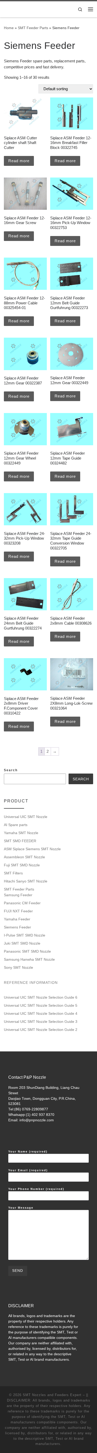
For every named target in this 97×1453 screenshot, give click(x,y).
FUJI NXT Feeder (18, 911)
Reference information (31, 982)
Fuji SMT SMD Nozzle (22, 865)
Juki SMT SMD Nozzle (22, 943)
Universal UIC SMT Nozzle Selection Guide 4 (40, 1013)
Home (9, 28)
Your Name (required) (28, 1151)
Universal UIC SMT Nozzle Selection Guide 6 (40, 997)
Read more (18, 161)
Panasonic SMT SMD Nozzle (27, 951)
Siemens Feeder (17, 927)
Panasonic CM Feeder (22, 903)
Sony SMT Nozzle (18, 967)
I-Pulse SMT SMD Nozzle (24, 935)
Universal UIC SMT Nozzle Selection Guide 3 (40, 1021)
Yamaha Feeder (17, 919)
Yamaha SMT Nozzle (21, 833)
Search (11, 770)
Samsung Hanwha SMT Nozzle (29, 959)
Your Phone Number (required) (36, 1188)
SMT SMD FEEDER (20, 841)
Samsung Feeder (18, 895)
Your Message (20, 1207)
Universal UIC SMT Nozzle (25, 817)
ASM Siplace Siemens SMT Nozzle (32, 849)
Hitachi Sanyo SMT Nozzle (25, 881)
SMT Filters (13, 873)
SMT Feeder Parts (33, 28)
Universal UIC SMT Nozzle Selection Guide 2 (40, 1029)
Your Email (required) (28, 1170)
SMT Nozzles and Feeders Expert (52, 1395)
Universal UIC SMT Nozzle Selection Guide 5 (40, 1005)
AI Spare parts (15, 825)
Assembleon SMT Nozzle (24, 857)
